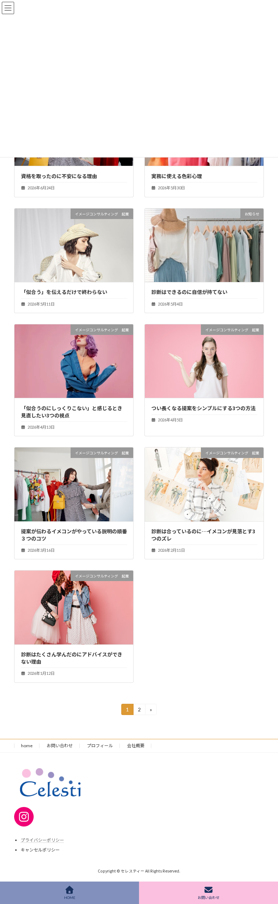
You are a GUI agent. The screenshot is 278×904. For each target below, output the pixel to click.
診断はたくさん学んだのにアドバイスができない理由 (71, 658)
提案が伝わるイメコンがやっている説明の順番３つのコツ (74, 534)
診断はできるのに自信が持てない (189, 291)
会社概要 (135, 745)
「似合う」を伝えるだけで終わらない (64, 291)
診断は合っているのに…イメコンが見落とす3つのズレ (203, 534)
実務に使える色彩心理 (176, 176)
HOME (69, 897)
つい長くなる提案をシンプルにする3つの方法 (203, 408)
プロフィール (100, 745)
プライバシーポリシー (42, 840)
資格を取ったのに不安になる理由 (59, 176)
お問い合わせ (60, 745)
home (27, 745)
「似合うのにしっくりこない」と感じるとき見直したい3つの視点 (71, 411)
